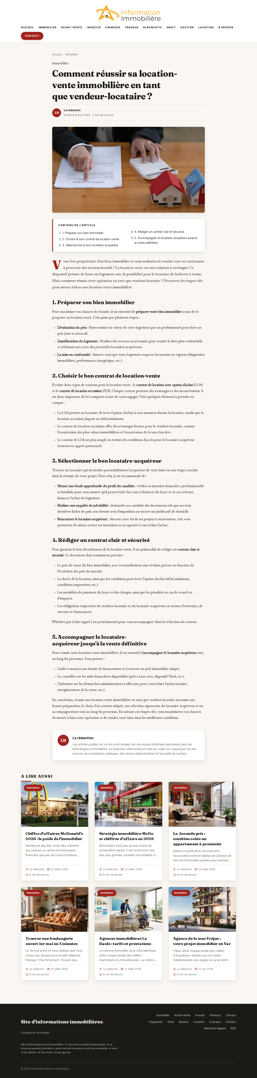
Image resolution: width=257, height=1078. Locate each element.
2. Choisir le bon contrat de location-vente (90, 239)
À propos (226, 27)
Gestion (187, 27)
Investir (94, 27)
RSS (233, 1028)
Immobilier (48, 27)
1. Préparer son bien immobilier (82, 233)
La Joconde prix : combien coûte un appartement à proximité (197, 838)
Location (206, 27)
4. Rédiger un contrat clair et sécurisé (159, 232)
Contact (32, 35)
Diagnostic (152, 27)
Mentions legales (215, 1028)
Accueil (27, 27)
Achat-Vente (72, 27)
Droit (171, 27)
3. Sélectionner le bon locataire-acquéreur (90, 245)
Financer (112, 27)
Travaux (132, 27)
